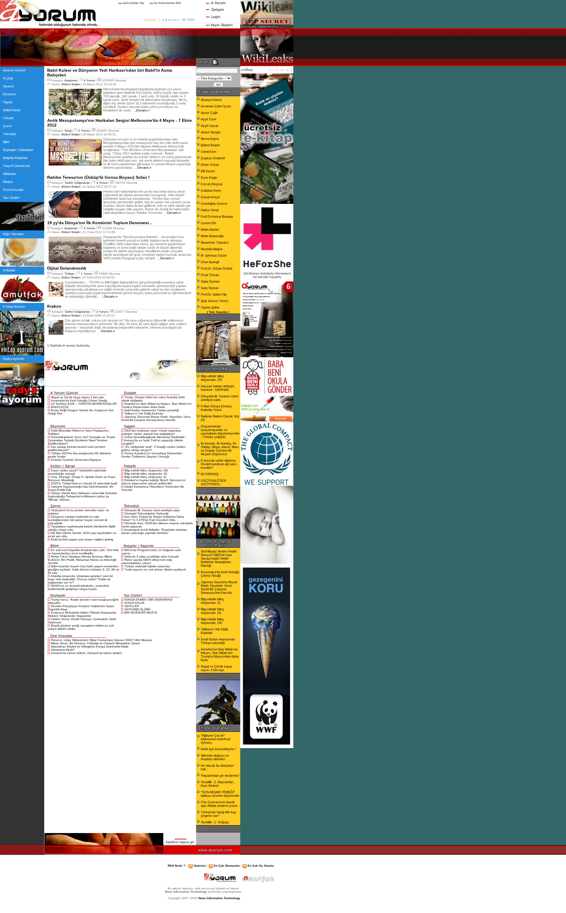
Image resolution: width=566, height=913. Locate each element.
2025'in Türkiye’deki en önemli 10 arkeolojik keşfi (84, 483)
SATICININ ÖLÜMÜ (137, 609)
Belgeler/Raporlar (15, 158)
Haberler (200, 865)
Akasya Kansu (211, 99)
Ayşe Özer (208, 119)
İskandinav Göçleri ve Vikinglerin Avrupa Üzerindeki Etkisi (89, 646)
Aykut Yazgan (211, 132)
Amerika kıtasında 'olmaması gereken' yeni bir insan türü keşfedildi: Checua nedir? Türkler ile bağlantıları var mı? (80, 579)
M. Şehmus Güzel (213, 255)
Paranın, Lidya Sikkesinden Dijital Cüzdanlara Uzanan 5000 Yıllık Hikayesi (101, 640)
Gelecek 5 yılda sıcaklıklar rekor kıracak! (151, 556)
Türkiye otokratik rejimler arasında (147, 566)
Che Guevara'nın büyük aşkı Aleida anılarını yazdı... (220, 803)
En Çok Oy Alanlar (261, 865)
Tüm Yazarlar (218, 312)
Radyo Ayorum (13, 358)
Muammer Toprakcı (215, 242)
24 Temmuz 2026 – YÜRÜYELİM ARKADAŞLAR (83, 403)
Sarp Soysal (209, 288)
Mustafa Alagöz (212, 249)
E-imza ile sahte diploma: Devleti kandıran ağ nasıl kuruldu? (218, 464)
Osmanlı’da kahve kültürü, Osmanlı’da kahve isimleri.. (87, 653)
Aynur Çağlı (209, 112)
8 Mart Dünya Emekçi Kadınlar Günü (216, 408)
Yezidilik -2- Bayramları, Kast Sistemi (217, 783)
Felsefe (8, 118)
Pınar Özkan (210, 275)
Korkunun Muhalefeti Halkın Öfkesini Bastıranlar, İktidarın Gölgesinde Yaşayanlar (82, 614)
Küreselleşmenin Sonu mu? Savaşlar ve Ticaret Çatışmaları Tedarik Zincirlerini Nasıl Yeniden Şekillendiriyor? (81, 440)
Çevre (7, 126)
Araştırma (70, 80)
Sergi (68, 130)
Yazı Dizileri (11, 197)
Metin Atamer (210, 229)
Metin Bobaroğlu (212, 236)
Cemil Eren (208, 151)
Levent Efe (208, 223)
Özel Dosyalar (13, 189)
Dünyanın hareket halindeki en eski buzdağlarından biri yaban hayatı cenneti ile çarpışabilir (78, 520)
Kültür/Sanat (11, 110)
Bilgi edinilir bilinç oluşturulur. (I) (145, 476)
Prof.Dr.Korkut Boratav (217, 216)
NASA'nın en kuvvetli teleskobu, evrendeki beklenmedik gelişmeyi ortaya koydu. (78, 587)
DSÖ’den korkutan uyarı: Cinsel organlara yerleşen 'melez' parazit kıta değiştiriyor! (151, 432)
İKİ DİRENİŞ (209, 474)
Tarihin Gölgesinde (77, 182)
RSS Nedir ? (176, 865)
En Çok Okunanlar (227, 865)
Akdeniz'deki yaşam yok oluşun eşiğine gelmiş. (82, 539)
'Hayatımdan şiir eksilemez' (220, 775)
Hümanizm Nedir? (63, 649)
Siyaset (8, 86)
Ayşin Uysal (209, 125)
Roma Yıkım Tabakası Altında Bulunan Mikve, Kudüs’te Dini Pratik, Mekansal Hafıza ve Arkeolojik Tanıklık (82, 560)
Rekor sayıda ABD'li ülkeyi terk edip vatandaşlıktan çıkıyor (146, 561)
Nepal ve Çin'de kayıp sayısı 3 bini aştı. (78, 397)
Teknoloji (9, 134)
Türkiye (69, 273)
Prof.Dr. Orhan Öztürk (217, 268)
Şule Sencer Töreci (214, 301)
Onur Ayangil (210, 262)
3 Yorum (83, 130)
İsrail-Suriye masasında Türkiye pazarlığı (151, 410)
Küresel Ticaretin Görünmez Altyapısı (76, 459)
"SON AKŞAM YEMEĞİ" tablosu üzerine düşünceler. (220, 793)
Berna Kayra (210, 138)
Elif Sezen (208, 171)
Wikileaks (10, 174)
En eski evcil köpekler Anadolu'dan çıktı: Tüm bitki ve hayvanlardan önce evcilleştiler (83, 551)
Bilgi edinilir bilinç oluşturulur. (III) (146, 470)
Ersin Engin (209, 177)
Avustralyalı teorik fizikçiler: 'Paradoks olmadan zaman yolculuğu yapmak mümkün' (154, 531)
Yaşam (8, 102)
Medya (8, 181)
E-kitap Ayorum (14, 306)
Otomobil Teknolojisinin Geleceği (146, 513)
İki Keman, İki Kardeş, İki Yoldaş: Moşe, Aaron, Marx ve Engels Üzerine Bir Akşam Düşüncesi (220, 449)
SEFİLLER (131, 606)
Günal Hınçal (210, 197)
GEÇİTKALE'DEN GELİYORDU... (213, 482)
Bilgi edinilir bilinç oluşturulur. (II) (145, 473)
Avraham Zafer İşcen (216, 106)
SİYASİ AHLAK (134, 602)
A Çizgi (8, 78)
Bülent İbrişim (71, 84)
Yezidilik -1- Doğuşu (215, 822)
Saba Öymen (210, 281)
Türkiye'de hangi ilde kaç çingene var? (218, 813)
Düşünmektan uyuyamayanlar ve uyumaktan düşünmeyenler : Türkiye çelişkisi (220, 431)
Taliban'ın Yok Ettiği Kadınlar (143, 413)
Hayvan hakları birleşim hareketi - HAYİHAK (217, 387)
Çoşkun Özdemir (213, 158)
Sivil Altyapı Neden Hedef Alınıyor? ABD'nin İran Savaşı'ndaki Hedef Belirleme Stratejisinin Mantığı (218, 558)
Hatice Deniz (210, 210)
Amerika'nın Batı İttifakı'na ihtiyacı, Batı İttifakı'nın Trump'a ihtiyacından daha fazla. (156, 405)
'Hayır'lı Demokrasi (16, 166)
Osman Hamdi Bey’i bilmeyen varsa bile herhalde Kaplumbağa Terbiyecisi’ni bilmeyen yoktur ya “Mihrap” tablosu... (82, 496)
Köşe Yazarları (13, 234)
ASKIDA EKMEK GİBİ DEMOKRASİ (148, 599)
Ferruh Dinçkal (211, 184)
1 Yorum (86, 273)
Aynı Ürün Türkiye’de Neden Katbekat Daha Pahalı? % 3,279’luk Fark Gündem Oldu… (152, 518)
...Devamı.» (141, 110)
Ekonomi (9, 94)
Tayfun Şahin (210, 307)
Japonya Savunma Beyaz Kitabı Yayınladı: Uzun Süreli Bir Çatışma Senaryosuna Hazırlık (156, 418)
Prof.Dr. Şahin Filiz (214, 294)
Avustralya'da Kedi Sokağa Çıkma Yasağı (79, 400)
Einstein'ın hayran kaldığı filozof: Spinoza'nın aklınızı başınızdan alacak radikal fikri (153, 481)
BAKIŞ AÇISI (60, 407)
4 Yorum (89, 80)
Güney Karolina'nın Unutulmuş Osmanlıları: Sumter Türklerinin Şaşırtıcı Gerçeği (152, 455)
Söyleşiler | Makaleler (18, 150)
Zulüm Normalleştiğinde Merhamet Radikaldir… (155, 437)
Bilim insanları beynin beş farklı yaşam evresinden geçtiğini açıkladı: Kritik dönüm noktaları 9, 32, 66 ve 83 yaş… (83, 569)
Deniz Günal (209, 164)
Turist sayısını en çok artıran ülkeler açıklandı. (155, 569)
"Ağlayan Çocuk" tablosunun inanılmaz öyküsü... (216, 739)
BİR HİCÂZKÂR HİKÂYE (140, 612)
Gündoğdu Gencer (214, 203)
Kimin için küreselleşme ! (218, 749)
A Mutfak (9, 270)
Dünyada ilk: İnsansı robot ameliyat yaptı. (152, 510)
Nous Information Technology (219, 898)
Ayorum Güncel (14, 70)
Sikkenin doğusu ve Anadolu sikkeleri (215, 757)
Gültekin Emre (211, 190)
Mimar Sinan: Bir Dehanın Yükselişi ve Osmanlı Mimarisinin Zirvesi (95, 643)
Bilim (6, 142)
